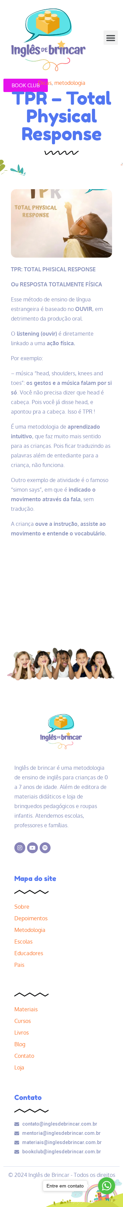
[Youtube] (32, 847)
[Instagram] (19, 847)
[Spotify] (45, 847)
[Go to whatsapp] (106, 1185)
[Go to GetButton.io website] (107, 1199)
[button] (111, 37)
